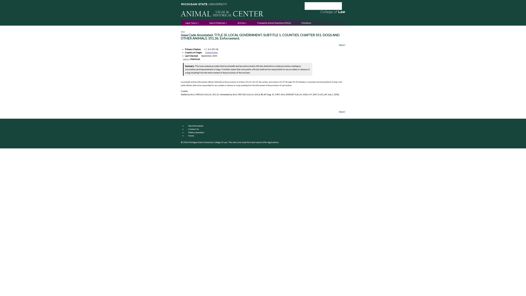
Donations (306, 23)
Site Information (195, 125)
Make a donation (196, 132)
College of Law (220, 142)
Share (341, 44)
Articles (241, 23)
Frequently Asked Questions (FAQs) (274, 23)
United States (211, 52)
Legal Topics (191, 23)
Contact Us (193, 129)
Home (183, 31)
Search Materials (217, 23)
